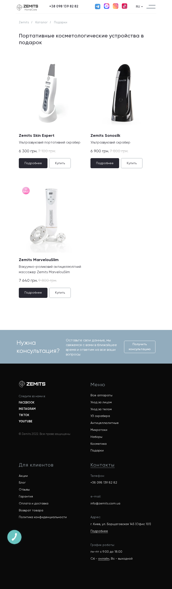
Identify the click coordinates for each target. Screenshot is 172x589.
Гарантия (26, 496)
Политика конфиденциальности (43, 517)
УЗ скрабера (100, 416)
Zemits (24, 22)
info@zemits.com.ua (105, 503)
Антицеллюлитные (104, 423)
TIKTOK (24, 415)
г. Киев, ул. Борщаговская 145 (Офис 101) (120, 524)
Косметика (98, 443)
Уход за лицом (101, 402)
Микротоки (98, 430)
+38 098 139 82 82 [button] (103, 482)
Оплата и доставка (33, 503)
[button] (63, 6)
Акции (23, 476)
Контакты (102, 465)
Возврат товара (31, 510)
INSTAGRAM (27, 408)
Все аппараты (101, 395)
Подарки (97, 450)
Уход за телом (101, 409)
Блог (22, 482)
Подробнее (99, 531)
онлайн (103, 558)
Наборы (96, 436)
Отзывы (24, 489)
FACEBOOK (26, 402)
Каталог (41, 22)
